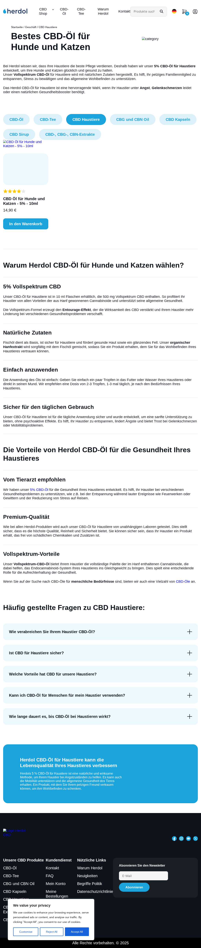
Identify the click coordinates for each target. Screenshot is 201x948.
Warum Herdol (103, 11)
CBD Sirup (19, 134)
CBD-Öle (183, 581)
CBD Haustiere (86, 119)
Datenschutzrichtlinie (95, 891)
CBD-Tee (81, 11)
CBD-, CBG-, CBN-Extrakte (70, 134)
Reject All (51, 931)
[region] (51, 919)
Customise (25, 931)
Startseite (17, 27)
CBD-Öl (64, 11)
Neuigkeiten (87, 876)
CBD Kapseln (178, 119)
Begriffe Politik (89, 883)
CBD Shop (43, 11)
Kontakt (124, 11)
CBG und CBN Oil (132, 119)
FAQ (50, 876)
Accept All (77, 931)
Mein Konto (56, 883)
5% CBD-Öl (39, 490)
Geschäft (30, 27)
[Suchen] (162, 11)
